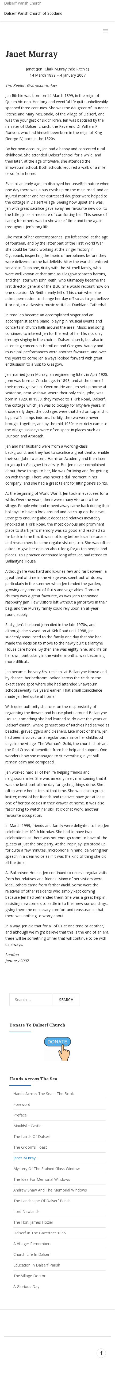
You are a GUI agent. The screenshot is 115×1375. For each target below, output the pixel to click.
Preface (20, 1115)
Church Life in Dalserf (32, 1254)
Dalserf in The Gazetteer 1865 (39, 1232)
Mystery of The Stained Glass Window (46, 1168)
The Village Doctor (29, 1275)
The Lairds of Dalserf (32, 1136)
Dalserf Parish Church (22, 3)
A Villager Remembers (32, 1243)
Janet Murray (24, 1157)
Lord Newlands (26, 1211)
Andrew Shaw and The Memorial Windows (50, 1190)
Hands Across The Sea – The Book (43, 1093)
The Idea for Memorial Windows (41, 1179)
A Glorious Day (26, 1286)
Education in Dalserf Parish (36, 1265)
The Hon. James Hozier (33, 1222)
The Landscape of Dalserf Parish (42, 1200)
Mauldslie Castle (27, 1125)
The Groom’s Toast (30, 1147)
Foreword (21, 1104)
